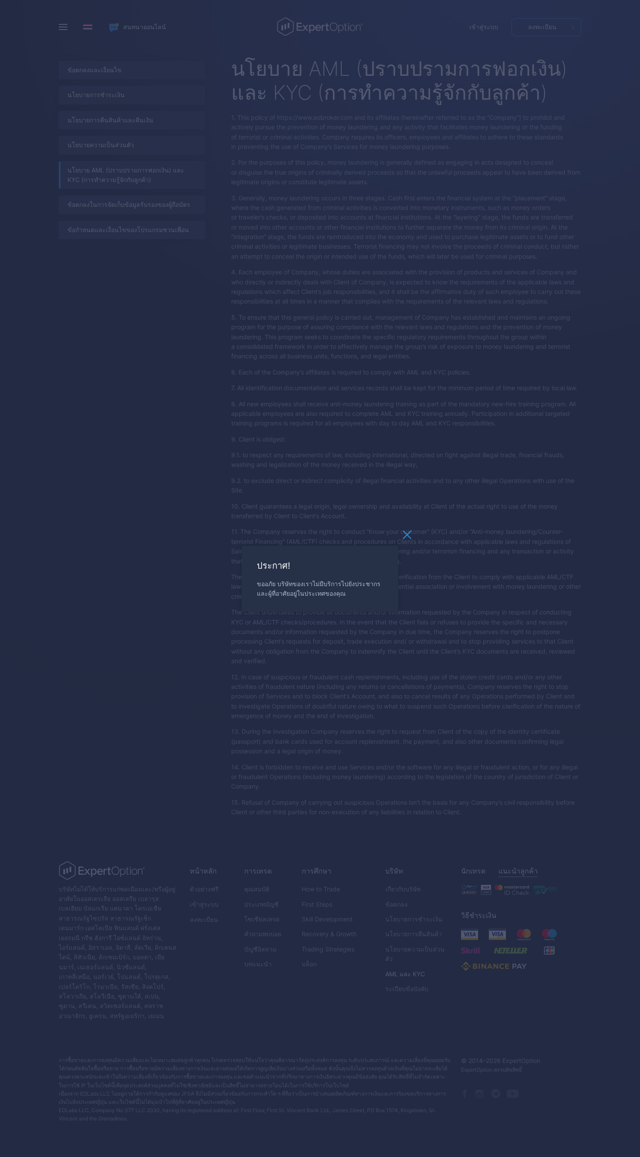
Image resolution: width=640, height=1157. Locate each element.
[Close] (407, 536)
